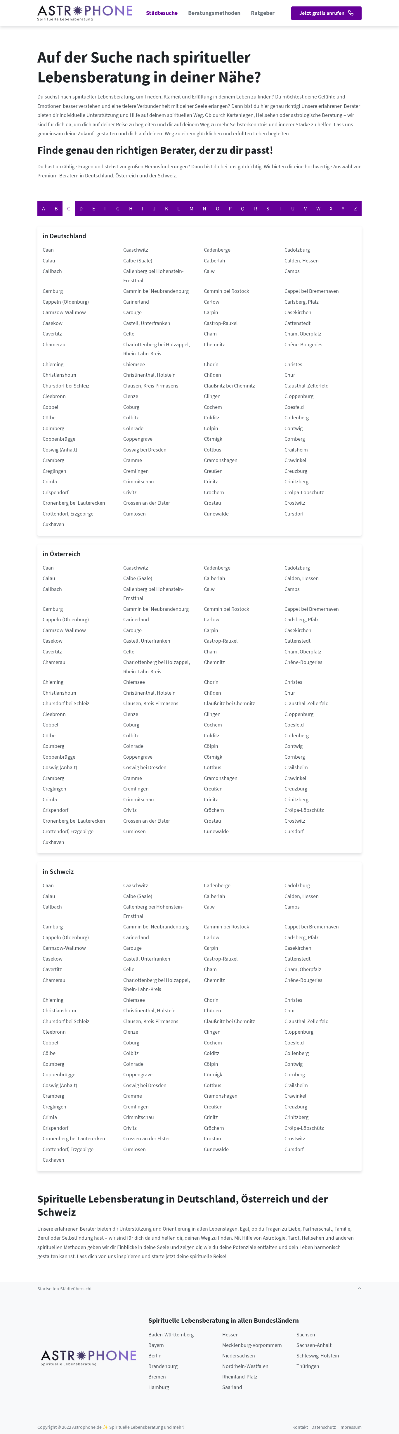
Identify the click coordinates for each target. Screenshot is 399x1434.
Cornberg (294, 438)
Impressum (350, 1427)
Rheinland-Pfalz (239, 1376)
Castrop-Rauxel (221, 323)
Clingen (212, 396)
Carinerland (136, 301)
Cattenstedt (297, 323)
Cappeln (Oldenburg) (66, 301)
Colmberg (53, 428)
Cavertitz (52, 333)
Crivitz (130, 492)
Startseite (46, 1288)
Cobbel (50, 407)
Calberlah (214, 260)
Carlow (211, 301)
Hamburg (158, 1387)
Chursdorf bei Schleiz (66, 385)
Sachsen (305, 1334)
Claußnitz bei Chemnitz (229, 385)
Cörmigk (213, 438)
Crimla (50, 481)
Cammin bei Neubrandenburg (156, 291)
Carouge (132, 312)
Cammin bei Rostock (226, 291)
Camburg (53, 291)
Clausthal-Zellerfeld (306, 385)
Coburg (131, 407)
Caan (48, 249)
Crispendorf (55, 492)
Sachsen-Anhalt (314, 1345)
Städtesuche (162, 13)
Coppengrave (137, 438)
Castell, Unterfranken (146, 323)
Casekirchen (297, 312)
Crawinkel (295, 460)
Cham (210, 333)
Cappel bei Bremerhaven (311, 291)
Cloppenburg (298, 396)
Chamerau (54, 344)
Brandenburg (163, 1366)
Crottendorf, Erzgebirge (68, 513)
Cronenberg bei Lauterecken (74, 502)
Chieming (53, 364)
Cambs (292, 271)
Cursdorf (293, 513)
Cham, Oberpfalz (302, 333)
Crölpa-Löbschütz (304, 492)
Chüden (212, 374)
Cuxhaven (53, 524)
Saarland (232, 1387)
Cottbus (212, 449)
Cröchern (214, 492)
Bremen (157, 1376)
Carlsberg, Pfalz (301, 301)
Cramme (132, 460)
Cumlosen (134, 513)
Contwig (293, 428)
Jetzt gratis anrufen (322, 13)
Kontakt (300, 1427)
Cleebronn (54, 396)
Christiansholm (59, 374)
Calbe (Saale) (137, 260)
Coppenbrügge (59, 438)
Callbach (52, 271)
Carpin (211, 312)
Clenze (130, 396)
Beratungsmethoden (214, 13)
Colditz (211, 417)
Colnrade (133, 428)
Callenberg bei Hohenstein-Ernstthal (153, 276)
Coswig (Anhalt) (60, 449)
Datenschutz (323, 1427)
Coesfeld (294, 407)
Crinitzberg (296, 481)
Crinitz (211, 481)
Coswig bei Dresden (144, 449)
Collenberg (296, 417)
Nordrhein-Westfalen (245, 1366)
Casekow (53, 323)
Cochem (213, 407)
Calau (49, 260)
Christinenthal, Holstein (149, 374)
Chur (289, 374)
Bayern (156, 1345)
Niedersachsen (238, 1355)
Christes (293, 364)
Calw (209, 271)
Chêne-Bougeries (303, 344)
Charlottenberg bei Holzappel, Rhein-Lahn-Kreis (156, 349)
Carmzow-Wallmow (64, 312)
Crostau (212, 502)
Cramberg (53, 460)
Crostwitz (294, 502)
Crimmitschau (138, 481)
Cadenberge (217, 249)
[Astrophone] (84, 13)
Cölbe (49, 417)
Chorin (211, 364)
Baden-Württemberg (171, 1334)
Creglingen (54, 471)
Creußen (213, 471)
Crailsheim (296, 449)
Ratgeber (263, 13)
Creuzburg (295, 471)
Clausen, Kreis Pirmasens (150, 385)
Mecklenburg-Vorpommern (252, 1345)
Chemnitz (214, 344)
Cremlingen (136, 471)
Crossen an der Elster (146, 502)
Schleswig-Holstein (317, 1355)
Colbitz (131, 417)
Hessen (230, 1334)
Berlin (155, 1355)
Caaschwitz (135, 249)
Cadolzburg (297, 249)
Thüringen (307, 1366)
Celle (128, 333)
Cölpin (211, 428)
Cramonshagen (220, 460)
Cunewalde (216, 513)
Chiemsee (134, 364)
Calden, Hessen (301, 260)
